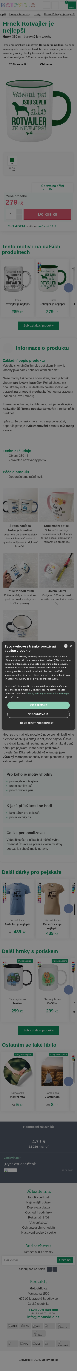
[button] (38, 723)
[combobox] (66, 646)
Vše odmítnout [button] (38, 714)
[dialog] (38, 685)
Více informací (12, 697)
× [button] (71, 645)
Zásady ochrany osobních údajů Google (47, 693)
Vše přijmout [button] (38, 705)
